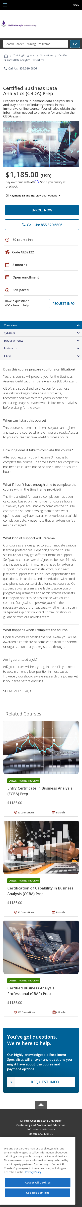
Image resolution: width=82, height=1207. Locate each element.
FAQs (7, 356)
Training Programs (24, 55)
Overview (10, 325)
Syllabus (9, 333)
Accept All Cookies (38, 1182)
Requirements (13, 340)
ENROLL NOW (42, 210)
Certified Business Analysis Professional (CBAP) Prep (30, 991)
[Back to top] (41, 1120)
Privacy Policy (33, 1172)
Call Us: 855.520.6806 (20, 68)
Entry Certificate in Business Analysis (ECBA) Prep (39, 791)
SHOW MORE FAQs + (18, 691)
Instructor (11, 348)
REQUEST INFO (64, 303)
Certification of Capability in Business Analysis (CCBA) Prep (40, 891)
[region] (37, 1171)
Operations (46, 55)
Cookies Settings (38, 1192)
